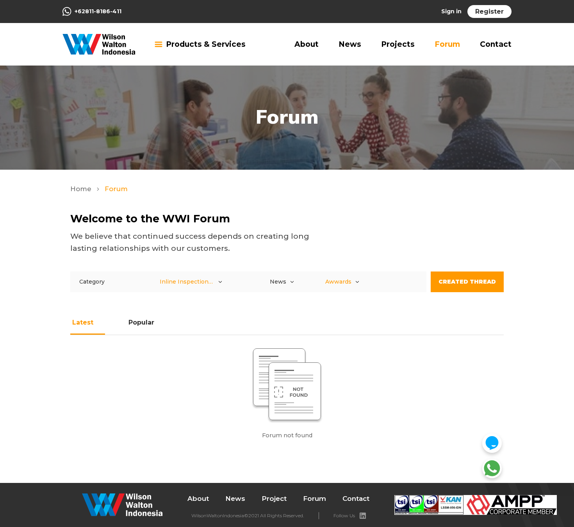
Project (274, 498)
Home (81, 189)
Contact (496, 44)
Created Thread (467, 281)
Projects (398, 44)
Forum (447, 44)
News (350, 44)
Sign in (451, 11)
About (306, 44)
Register (489, 11)
